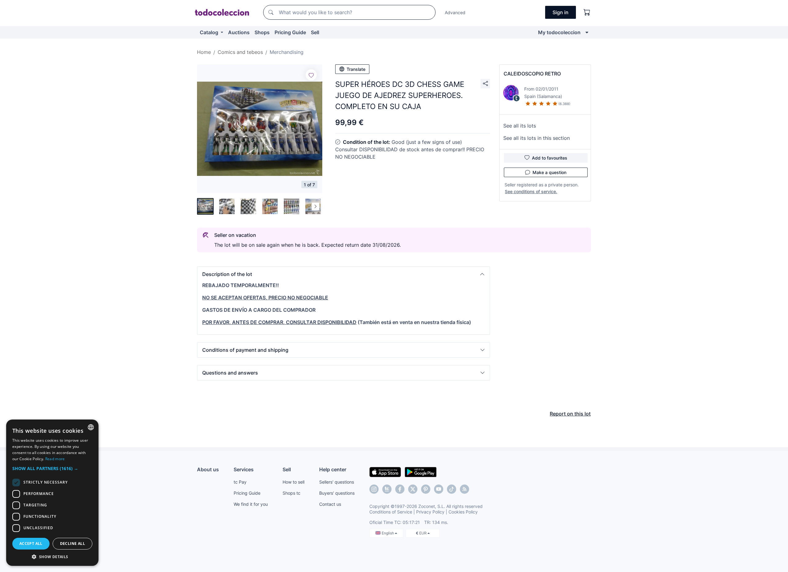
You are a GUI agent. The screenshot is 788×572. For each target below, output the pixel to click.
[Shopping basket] (587, 12)
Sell (315, 32)
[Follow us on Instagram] (374, 489)
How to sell (293, 482)
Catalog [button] (209, 32)
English (388, 533)
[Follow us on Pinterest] (425, 489)
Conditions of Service (390, 511)
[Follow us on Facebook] (399, 489)
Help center (332, 469)
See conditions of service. (531, 191)
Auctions (239, 32)
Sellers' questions (336, 482)
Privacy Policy (430, 511)
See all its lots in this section (536, 138)
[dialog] (52, 493)
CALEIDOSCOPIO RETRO (532, 74)
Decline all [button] (72, 543)
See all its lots (519, 126)
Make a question (549, 172)
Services (244, 469)
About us (208, 469)
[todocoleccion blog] (464, 489)
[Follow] (311, 74)
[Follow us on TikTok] (451, 489)
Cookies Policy (463, 511)
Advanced (455, 12)
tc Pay (240, 482)
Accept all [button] (30, 543)
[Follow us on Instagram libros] (387, 489)
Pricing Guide (290, 32)
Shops (262, 32)
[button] (343, 274)
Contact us (330, 504)
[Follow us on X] (412, 489)
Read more (55, 458)
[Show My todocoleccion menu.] (587, 32)
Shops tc (291, 493)
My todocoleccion (559, 32)
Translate (356, 69)
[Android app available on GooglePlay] (420, 472)
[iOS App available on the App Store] (385, 472)
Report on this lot (570, 414)
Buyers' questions (337, 493)
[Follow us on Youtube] (438, 489)
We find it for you (251, 504)
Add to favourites (549, 157)
